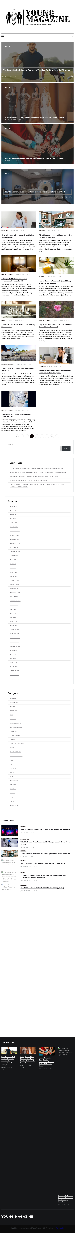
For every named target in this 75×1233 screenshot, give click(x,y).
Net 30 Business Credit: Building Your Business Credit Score (43, 863)
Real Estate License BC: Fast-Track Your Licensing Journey (42, 888)
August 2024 (14, 605)
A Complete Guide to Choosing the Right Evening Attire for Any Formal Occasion (34, 117)
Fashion (8, 46)
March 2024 (14, 625)
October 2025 (14, 547)
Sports (12, 793)
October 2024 (14, 597)
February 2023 (15, 671)
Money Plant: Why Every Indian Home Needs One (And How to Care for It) (34, 476)
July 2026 (13, 510)
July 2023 (13, 654)
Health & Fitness (7, 274)
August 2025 (14, 555)
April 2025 (13, 572)
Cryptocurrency (16, 723)
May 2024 (13, 617)
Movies (12, 772)
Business (42, 230)
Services (13, 784)
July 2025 (13, 559)
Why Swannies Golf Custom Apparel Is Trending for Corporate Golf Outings (36, 70)
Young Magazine (17, 1216)
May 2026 (13, 518)
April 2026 (13, 522)
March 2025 (14, 576)
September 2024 (15, 601)
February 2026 (15, 531)
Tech (11, 797)
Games (12, 747)
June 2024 (13, 613)
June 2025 (13, 564)
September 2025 (15, 551)
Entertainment (15, 735)
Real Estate (14, 780)
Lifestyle (13, 768)
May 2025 (13, 568)
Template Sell (60, 1228)
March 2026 (14, 527)
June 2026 (13, 514)
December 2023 (15, 634)
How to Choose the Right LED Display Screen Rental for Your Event (45, 829)
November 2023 (15, 638)
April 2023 (13, 662)
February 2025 (15, 580)
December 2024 (15, 588)
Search (10, 444)
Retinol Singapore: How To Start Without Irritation (28, 480)
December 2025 (15, 539)
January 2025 (14, 584)
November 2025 (15, 543)
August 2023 (14, 650)
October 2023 (14, 642)
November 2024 (15, 592)
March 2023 (14, 666)
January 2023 (14, 675)
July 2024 (13, 609)
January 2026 (14, 535)
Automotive (14, 702)
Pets (7, 173)
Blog (11, 715)
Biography (13, 710)
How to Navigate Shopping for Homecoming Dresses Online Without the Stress (34, 158)
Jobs (11, 760)
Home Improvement (45, 320)
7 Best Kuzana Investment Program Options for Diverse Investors (45, 854)
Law (11, 764)
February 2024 (15, 629)
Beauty (41, 276)
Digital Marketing (16, 727)
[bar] (2, 36)
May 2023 (13, 658)
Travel (12, 801)
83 (52, 436)
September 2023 (15, 646)
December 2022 (15, 679)
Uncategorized (15, 805)
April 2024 (13, 621)
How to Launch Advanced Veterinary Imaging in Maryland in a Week (34, 192)
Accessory (13, 698)
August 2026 (14, 506)
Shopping (13, 789)
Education (4, 230)
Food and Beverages (17, 743)
